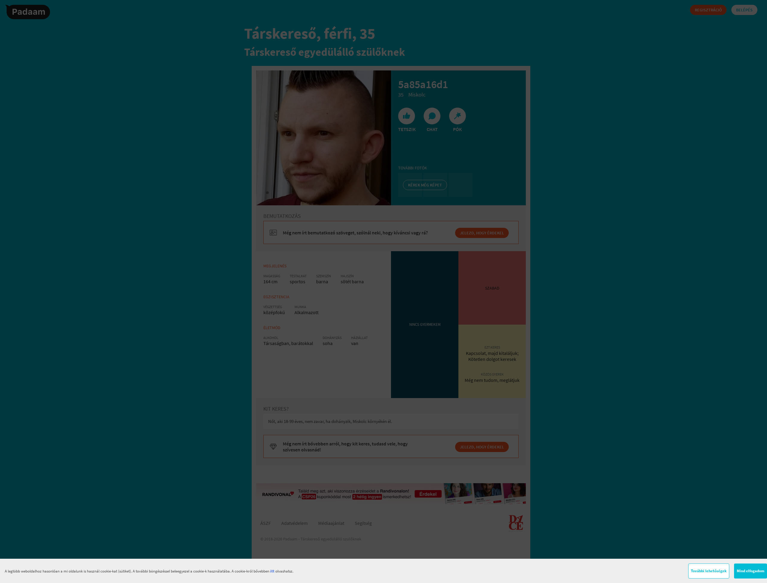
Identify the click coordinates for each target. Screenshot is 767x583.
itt (272, 571)
